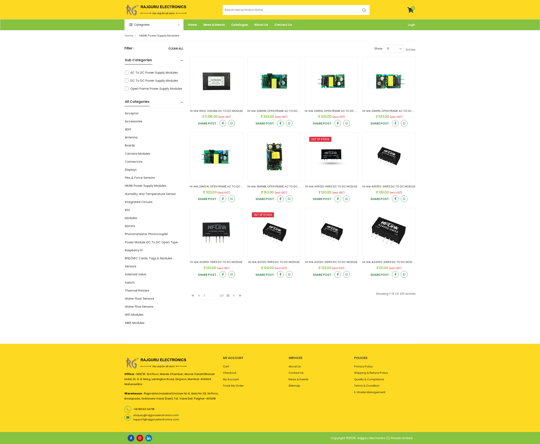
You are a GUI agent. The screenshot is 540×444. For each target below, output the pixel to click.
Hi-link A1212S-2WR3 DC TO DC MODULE (331, 262)
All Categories (137, 102)
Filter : (129, 48)
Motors (130, 226)
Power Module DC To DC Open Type (151, 242)
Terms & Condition (366, 386)
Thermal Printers (137, 290)
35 (228, 296)
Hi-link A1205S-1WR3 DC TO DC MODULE (216, 262)
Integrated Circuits (139, 202)
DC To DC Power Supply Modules (154, 81)
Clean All (176, 49)
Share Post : (208, 124)
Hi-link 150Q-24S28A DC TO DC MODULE (216, 111)
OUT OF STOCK (320, 139)
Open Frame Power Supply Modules (156, 89)
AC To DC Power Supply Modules (154, 72)
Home (192, 25)
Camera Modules (137, 154)
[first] (193, 295)
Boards (130, 145)
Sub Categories (138, 60)
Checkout (229, 373)
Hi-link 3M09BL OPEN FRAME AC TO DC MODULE (278, 186)
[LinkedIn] (148, 438)
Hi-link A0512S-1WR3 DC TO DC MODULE (331, 186)
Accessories (133, 121)
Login (411, 25)
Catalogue (239, 25)
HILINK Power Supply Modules (159, 36)
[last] (240, 295)
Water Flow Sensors (139, 307)
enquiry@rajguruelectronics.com (156, 415)
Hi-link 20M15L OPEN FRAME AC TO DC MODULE (392, 111)
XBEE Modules (134, 323)
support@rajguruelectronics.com (156, 419)
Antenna (131, 137)
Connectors (133, 162)
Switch (130, 282)
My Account (231, 379)
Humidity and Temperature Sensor (150, 194)
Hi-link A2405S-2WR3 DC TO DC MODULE (389, 262)
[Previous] (199, 295)
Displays (131, 170)
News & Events (214, 25)
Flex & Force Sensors (140, 178)
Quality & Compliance (369, 379)
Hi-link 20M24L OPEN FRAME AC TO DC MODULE (221, 186)
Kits (127, 210)
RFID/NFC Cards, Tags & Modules (148, 258)
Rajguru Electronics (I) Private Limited (385, 438)
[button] (154, 24)
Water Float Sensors (139, 298)
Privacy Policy (363, 366)
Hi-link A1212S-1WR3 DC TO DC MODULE (274, 262)
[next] (234, 295)
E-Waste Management (369, 392)
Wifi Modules (134, 315)
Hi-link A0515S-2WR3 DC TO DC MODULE (389, 186)
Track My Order (233, 386)
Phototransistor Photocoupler (146, 234)
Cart (226, 366)
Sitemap (294, 386)
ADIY (128, 129)
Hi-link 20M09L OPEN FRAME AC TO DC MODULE (278, 111)
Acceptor (132, 113)
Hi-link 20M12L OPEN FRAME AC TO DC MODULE (335, 111)
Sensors (130, 266)
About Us (261, 25)
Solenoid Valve (135, 274)
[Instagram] (139, 438)
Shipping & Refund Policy (371, 373)
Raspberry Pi (134, 250)
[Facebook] (131, 438)
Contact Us (283, 25)
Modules (131, 218)
